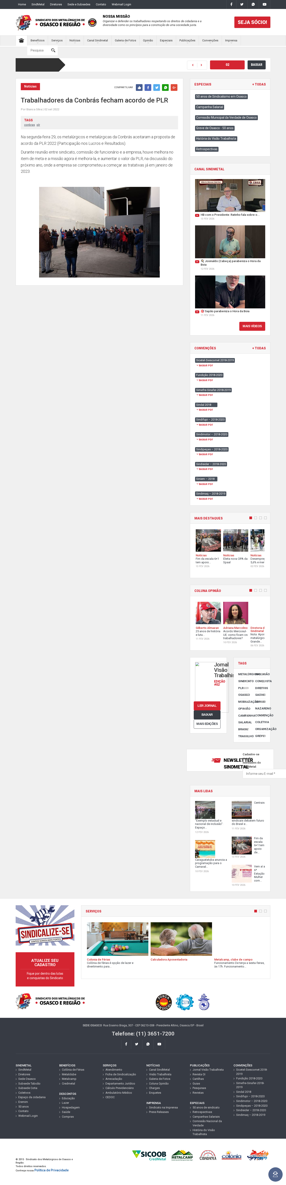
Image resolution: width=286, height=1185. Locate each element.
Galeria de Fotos (125, 40)
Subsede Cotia (27, 1088)
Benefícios (37, 40)
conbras (29, 124)
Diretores (56, 4)
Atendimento (113, 1069)
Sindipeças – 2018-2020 (251, 1105)
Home (22, 4)
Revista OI (199, 1074)
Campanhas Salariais (206, 1116)
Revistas (198, 1092)
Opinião (148, 40)
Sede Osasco (27, 1078)
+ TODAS (259, 84)
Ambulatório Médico (118, 1092)
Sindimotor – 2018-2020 (251, 1101)
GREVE (260, 736)
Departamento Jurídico (120, 1083)
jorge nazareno (260, 705)
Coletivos (24, 1092)
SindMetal (38, 4)
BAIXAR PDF (206, 365)
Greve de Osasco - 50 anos (214, 128)
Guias (196, 1083)
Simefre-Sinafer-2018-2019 (250, 1085)
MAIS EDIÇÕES (207, 724)
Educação (68, 1098)
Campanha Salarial (209, 107)
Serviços (57, 40)
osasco (243, 694)
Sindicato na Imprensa (163, 1107)
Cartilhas (198, 1078)
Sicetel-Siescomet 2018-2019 (251, 1072)
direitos (260, 688)
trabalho (243, 736)
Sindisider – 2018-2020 (251, 1110)
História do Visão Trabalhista (216, 138)
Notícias (74, 40)
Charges (154, 1088)
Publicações (187, 40)
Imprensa (231, 40)
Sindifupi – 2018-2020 (250, 1096)
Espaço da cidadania (32, 1097)
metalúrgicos (243, 674)
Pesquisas (199, 1088)
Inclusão (260, 674)
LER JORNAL (207, 705)
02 (227, 64)
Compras (68, 1116)
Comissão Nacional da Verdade (207, 1123)
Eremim (23, 1102)
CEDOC (110, 1097)
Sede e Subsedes (78, 4)
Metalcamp (69, 1078)
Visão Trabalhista (160, 1074)
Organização (260, 729)
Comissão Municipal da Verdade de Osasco (226, 117)
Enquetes (155, 1092)
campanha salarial (243, 719)
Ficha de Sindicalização (120, 1074)
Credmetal (68, 1083)
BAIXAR (256, 64)
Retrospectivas (206, 149)
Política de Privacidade (51, 1170)
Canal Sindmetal (97, 40)
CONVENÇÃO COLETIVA (260, 719)
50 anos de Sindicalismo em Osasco (221, 96)
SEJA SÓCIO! (252, 22)
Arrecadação (113, 1078)
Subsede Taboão (29, 1083)
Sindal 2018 (243, 1091)
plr (38, 124)
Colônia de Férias (73, 1069)
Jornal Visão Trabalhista (208, 1069)
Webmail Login (121, 4)
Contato (101, 4)
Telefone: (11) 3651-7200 (143, 1034)
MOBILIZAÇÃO (243, 701)
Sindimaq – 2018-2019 (250, 1115)
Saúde (260, 694)
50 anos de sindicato (206, 1107)
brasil (243, 729)
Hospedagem (71, 1107)
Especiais (166, 40)
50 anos (23, 1106)
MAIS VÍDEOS (252, 326)
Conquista (260, 681)
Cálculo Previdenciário (119, 1088)
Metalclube (69, 1074)
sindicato (243, 681)
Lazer (65, 1102)
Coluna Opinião (159, 1083)
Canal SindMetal (159, 1069)
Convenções (210, 40)
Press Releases (159, 1112)
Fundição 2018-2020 (249, 1078)
